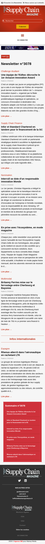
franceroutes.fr (22, 496)
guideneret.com (22, 491)
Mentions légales (22, 512)
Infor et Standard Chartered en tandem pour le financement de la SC (22, 128)
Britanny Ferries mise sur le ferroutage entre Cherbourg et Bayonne (18, 285)
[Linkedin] (25, 480)
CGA (22, 516)
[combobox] (22, 20)
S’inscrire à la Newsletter (12, 3)
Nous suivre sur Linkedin (34, 3)
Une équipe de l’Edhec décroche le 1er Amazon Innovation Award (20, 76)
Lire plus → (6, 116)
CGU (22, 521)
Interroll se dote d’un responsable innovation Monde (20, 180)
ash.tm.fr (22, 494)
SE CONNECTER (22, 40)
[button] (22, 35)
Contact (22, 525)
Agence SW (18, 541)
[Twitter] (19, 480)
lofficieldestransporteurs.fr (23, 498)
